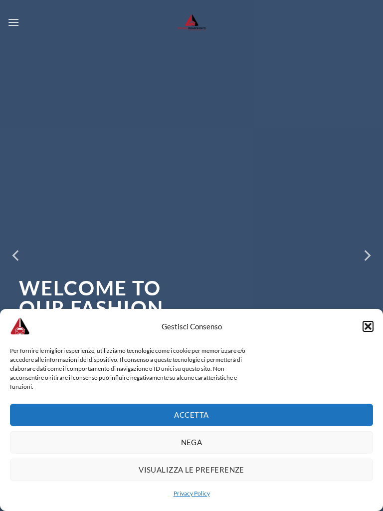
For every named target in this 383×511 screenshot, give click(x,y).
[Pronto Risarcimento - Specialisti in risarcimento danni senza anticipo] (191, 22)
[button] (368, 326)
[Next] (367, 256)
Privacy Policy (192, 493)
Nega (191, 442)
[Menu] (13, 22)
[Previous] (16, 256)
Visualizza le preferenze (191, 469)
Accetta (191, 414)
